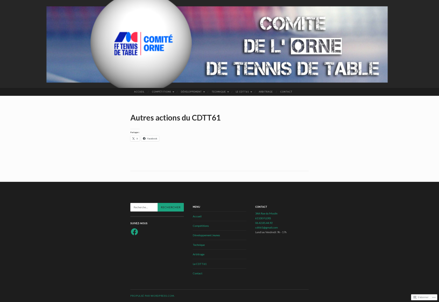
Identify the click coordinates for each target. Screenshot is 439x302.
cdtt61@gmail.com (266, 227)
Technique (219, 91)
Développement (191, 91)
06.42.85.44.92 (264, 222)
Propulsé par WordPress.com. (152, 295)
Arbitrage (266, 91)
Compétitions (161, 91)
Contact (286, 91)
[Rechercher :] (157, 207)
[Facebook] (134, 232)
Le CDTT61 (242, 91)
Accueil (139, 91)
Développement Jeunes (206, 235)
